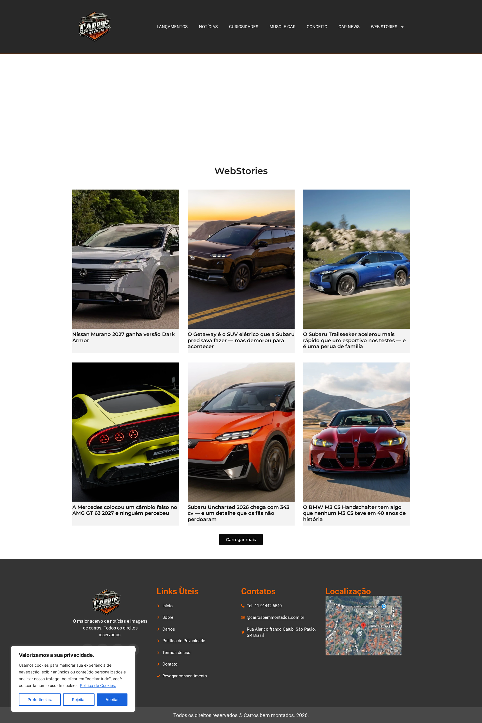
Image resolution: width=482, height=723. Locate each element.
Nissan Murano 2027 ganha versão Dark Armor (123, 337)
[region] (73, 679)
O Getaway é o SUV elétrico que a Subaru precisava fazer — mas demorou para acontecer (241, 340)
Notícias (208, 26)
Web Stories (384, 26)
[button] (241, 539)
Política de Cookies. (98, 685)
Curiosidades (243, 26)
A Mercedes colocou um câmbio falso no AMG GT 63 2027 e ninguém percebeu (124, 510)
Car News (349, 26)
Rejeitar (79, 699)
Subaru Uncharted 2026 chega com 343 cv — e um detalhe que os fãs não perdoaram (238, 513)
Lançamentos (172, 26)
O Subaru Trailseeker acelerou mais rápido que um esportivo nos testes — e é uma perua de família (354, 340)
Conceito (317, 26)
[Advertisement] (241, 96)
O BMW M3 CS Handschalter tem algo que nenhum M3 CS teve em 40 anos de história (354, 513)
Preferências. (40, 699)
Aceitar (112, 699)
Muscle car (282, 26)
